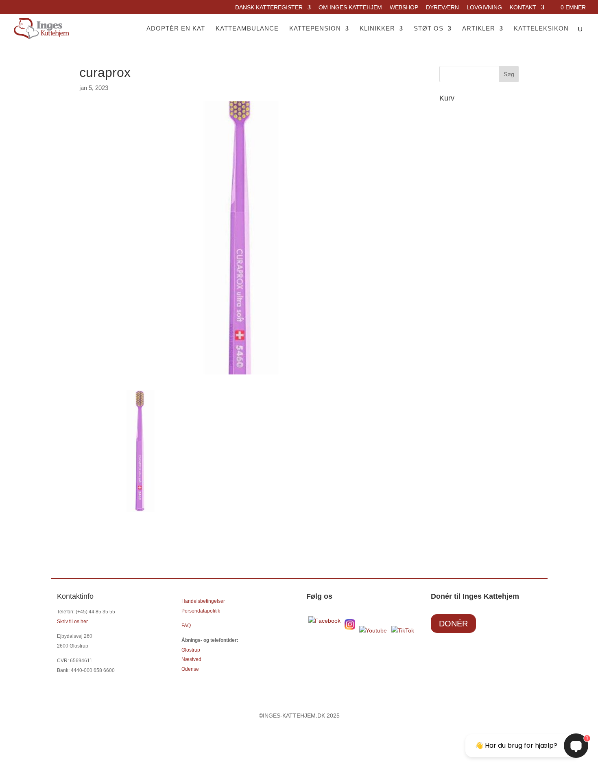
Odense (190, 669)
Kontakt (523, 7)
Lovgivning (484, 7)
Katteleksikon (541, 29)
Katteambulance (247, 29)
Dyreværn (442, 7)
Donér (453, 623)
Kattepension (315, 29)
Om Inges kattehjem (350, 7)
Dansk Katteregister (269, 7)
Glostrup (190, 650)
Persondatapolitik (200, 611)
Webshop (404, 7)
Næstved (191, 659)
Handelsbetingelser (203, 601)
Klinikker (377, 29)
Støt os (428, 29)
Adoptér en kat (175, 29)
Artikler (478, 29)
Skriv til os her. (73, 621)
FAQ (186, 625)
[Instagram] (350, 627)
